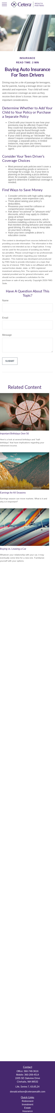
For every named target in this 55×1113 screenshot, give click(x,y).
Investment (27, 1104)
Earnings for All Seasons (13, 492)
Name (5, 300)
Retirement (27, 1101)
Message (7, 335)
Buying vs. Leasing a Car (13, 549)
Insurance (27, 1111)
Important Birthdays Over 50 (14, 433)
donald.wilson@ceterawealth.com (27, 1091)
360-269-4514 (31, 1074)
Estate (27, 1108)
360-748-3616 (31, 1071)
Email (5, 317)
